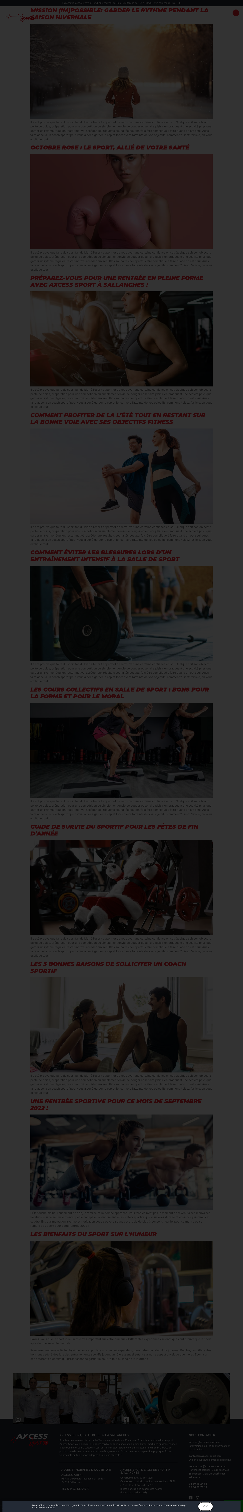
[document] (121, 756)
